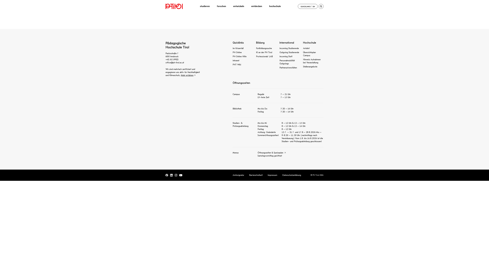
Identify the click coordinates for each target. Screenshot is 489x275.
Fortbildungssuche (264, 48)
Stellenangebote (310, 67)
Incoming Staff (286, 56)
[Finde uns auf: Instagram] (176, 175)
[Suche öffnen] (321, 6)
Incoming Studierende (289, 48)
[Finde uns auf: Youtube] (180, 175)
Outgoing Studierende (289, 52)
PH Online (237, 52)
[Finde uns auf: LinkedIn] (171, 175)
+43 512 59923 (172, 59)
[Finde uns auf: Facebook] (167, 175)
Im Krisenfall (238, 48)
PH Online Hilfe (240, 56)
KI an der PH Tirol (264, 52)
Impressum (272, 175)
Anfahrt (306, 48)
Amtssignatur (238, 175)
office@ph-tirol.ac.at (175, 62)
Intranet (236, 60)
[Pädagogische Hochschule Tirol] (174, 6)
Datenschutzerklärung (291, 175)
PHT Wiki (237, 65)
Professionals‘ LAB (264, 56)
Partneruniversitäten (288, 68)
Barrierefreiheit (256, 175)
